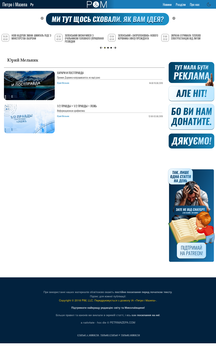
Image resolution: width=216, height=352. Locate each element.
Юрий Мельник (63, 82)
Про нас (195, 4)
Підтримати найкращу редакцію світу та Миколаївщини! (108, 307)
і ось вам (142, 315)
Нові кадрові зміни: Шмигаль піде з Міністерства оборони (31, 37)
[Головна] (97, 4)
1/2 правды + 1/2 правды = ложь (77, 106)
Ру (32, 4)
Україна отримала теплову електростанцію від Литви (186, 37)
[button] (101, 47)
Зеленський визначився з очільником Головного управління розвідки (84, 38)
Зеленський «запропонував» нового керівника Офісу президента (138, 37)
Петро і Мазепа (14, 4)
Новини (167, 4)
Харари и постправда (70, 73)
